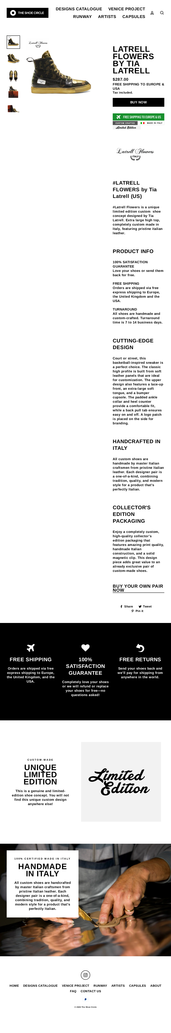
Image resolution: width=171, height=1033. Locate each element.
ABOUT (155, 985)
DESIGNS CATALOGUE (79, 9)
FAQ (73, 991)
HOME (14, 985)
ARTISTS (107, 16)
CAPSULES (133, 16)
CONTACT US (91, 991)
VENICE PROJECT (126, 9)
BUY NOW (138, 102)
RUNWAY (82, 16)
